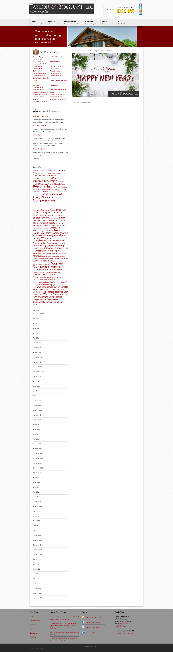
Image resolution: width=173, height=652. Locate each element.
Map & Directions (121, 626)
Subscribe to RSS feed (93, 617)
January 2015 (37, 449)
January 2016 (37, 410)
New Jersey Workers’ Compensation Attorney (49, 238)
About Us (54, 22)
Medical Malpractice (56, 57)
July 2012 (36, 564)
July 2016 (36, 381)
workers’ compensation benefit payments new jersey (50, 284)
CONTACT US (125, 634)
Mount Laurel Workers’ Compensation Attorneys (50, 233)
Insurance (61, 181)
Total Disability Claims (40, 94)
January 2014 (37, 506)
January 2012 (37, 593)
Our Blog (33, 629)
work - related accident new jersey (56, 258)
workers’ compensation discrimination (48, 289)
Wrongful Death (55, 61)
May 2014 (36, 487)
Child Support (47, 173)
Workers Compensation (44, 198)
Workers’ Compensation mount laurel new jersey (48, 302)
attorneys (37, 210)
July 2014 (36, 477)
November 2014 (38, 458)
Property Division (55, 71)
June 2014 (36, 482)
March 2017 (37, 343)
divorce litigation (53, 218)
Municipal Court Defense (58, 99)
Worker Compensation (44, 264)
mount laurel (48, 223)
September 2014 (38, 468)
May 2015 (36, 434)
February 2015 (37, 444)
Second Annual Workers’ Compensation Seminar (47, 189)
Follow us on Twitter (92, 627)
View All (36, 158)
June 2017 (36, 328)
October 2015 (37, 420)
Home (37, 22)
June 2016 (36, 386)
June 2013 (36, 521)
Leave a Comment (106, 51)
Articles (35, 171)
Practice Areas (72, 22)
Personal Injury (38, 57)
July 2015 (36, 425)
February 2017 (37, 347)
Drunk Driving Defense (57, 94)
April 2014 (36, 492)
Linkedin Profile (91, 633)
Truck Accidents (38, 61)
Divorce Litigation (55, 76)
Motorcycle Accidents (39, 64)
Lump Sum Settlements (40, 101)
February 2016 (37, 405)
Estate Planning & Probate (58, 80)
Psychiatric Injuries (39, 76)
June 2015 (36, 429)
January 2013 (37, 540)
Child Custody (54, 69)
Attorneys (92, 22)
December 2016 (38, 357)
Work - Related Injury (43, 261)
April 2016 (36, 396)
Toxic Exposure (51, 192)
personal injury (51, 248)
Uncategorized (85, 102)
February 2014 (37, 502)
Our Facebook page (92, 622)
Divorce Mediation (56, 73)
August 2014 (37, 473)
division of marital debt (42, 178)
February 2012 (37, 588)
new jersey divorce (52, 236)
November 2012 (38, 550)
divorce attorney (40, 215)
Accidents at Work (38, 90)
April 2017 (36, 338)
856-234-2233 (125, 12)
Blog (125, 22)
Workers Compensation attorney (48, 268)
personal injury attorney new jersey (46, 252)
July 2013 (36, 516)
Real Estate (54, 85)
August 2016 (37, 376)
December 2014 (38, 453)
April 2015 (36, 439)
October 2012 (37, 554)
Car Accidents (37, 59)
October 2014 (37, 463)
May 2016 (36, 391)
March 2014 (37, 497)
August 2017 (37, 319)
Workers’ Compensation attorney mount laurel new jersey (48, 277)
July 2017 (36, 323)
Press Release (61, 187)
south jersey (40, 258)
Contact (108, 22)
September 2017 (38, 314)
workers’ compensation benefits (53, 287)
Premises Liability (38, 69)
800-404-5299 (125, 9)
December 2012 (38, 545)
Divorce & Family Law (57, 66)
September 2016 (38, 372)
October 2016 (37, 367)
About (32, 616)
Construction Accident (48, 210)
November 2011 (38, 598)
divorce (60, 212)
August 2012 (37, 559)
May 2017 (36, 333)
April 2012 (36, 579)
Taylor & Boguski (94, 51)
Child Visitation (56, 173)
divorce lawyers (41, 218)
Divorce (56, 178)
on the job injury (41, 245)
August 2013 (37, 511)
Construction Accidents (40, 92)
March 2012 (37, 583)
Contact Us (34, 633)
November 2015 (38, 415)
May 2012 (36, 574)
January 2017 (37, 352)
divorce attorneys (56, 215)
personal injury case (48, 256)
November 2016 (38, 362)
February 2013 (37, 535)
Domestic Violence (56, 97)
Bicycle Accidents (38, 66)
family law (47, 220)
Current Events (59, 176)
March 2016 (37, 400)
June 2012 (36, 569)
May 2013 (36, 526)
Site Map (33, 637)
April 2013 (36, 530)
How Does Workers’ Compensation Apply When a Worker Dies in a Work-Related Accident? (63, 626)
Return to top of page (36, 648)
